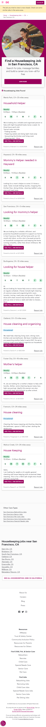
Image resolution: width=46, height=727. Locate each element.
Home (5, 15)
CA (25, 15)
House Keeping (13, 450)
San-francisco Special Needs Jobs (16, 521)
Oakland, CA (7, 557)
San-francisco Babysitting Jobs (15, 512)
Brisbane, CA (7, 551)
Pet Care (23, 672)
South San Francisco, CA (12, 554)
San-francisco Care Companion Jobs (16, 519)
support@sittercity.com (26, 719)
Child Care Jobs (23, 687)
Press (23, 605)
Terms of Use (30, 707)
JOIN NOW (23, 81)
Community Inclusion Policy (23, 639)
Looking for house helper (18, 266)
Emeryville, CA (7, 564)
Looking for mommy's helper (21, 212)
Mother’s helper (13, 364)
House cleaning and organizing (22, 323)
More (18, 138)
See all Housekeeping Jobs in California (23, 578)
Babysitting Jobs (23, 680)
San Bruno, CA (8, 559)
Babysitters (23, 655)
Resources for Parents (23, 643)
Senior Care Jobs (23, 694)
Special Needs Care (23, 665)
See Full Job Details (13, 141)
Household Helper (14, 103)
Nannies (23, 658)
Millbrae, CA (7, 569)
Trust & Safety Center (23, 636)
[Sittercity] (7, 2)
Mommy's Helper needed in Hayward (20, 162)
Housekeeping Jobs (16, 15)
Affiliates (23, 633)
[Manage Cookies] (3, 723)
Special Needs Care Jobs (23, 691)
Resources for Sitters (23, 646)
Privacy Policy (18, 709)
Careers (23, 597)
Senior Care (23, 668)
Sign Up (40, 3)
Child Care (23, 662)
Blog (23, 601)
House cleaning (13, 412)
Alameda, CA (7, 562)
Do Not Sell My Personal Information (22, 711)
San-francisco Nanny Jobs (13, 514)
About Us (23, 593)
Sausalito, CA (7, 567)
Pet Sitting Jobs (23, 697)
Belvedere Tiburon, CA (11, 572)
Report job (38, 147)
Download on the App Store (23, 621)
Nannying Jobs (23, 684)
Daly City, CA (7, 549)
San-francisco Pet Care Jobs (13, 516)
